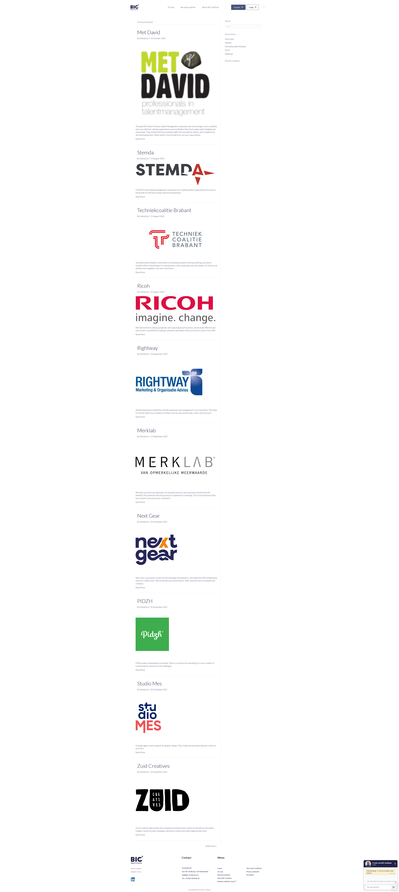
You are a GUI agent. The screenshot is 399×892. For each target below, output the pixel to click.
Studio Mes (149, 683)
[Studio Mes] (176, 717)
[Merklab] (176, 464)
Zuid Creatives (153, 766)
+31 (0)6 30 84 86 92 (192, 878)
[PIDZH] (176, 635)
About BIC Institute (224, 878)
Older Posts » (211, 846)
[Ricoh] (176, 309)
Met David (148, 32)
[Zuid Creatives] (176, 799)
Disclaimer (250, 875)
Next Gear (148, 516)
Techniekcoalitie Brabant (164, 210)
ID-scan (220, 872)
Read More (140, 139)
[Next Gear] (176, 549)
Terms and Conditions (254, 868)
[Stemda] (176, 174)
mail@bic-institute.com (190, 875)
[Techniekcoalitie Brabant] (176, 239)
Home (219, 868)
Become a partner (223, 875)
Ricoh (143, 286)
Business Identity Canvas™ (226, 881)
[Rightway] (176, 382)
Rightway (147, 348)
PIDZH (145, 601)
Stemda (145, 152)
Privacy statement (252, 872)
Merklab (146, 430)
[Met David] (176, 82)
